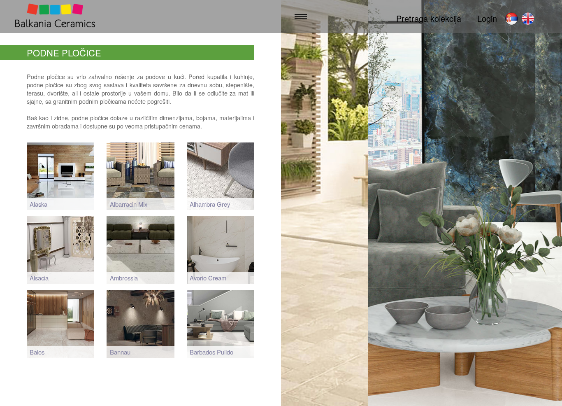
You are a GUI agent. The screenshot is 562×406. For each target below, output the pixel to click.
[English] (527, 18)
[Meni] (301, 17)
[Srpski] (511, 18)
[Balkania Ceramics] (55, 16)
